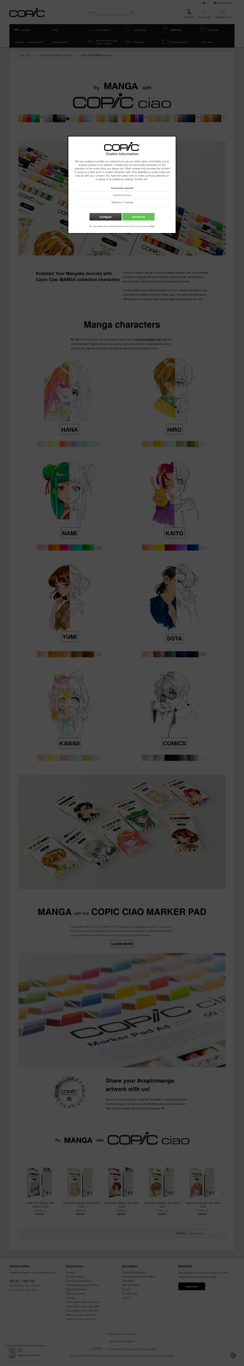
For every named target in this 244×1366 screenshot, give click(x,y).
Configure (105, 217)
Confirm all (138, 217)
